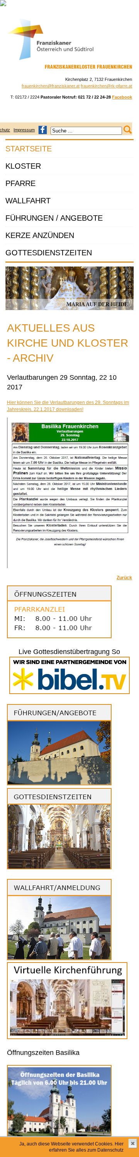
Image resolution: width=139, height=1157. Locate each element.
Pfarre (20, 183)
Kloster (23, 166)
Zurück (124, 577)
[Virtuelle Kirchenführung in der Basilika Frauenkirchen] (67, 1037)
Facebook (122, 97)
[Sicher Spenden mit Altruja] (3, 4)
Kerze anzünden (39, 235)
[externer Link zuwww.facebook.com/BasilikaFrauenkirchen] (42, 129)
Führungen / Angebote (54, 218)
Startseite (28, 148)
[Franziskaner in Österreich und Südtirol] (51, 60)
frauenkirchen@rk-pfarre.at (106, 86)
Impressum (24, 129)
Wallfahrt (28, 200)
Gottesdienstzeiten (48, 252)
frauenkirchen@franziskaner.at (51, 86)
